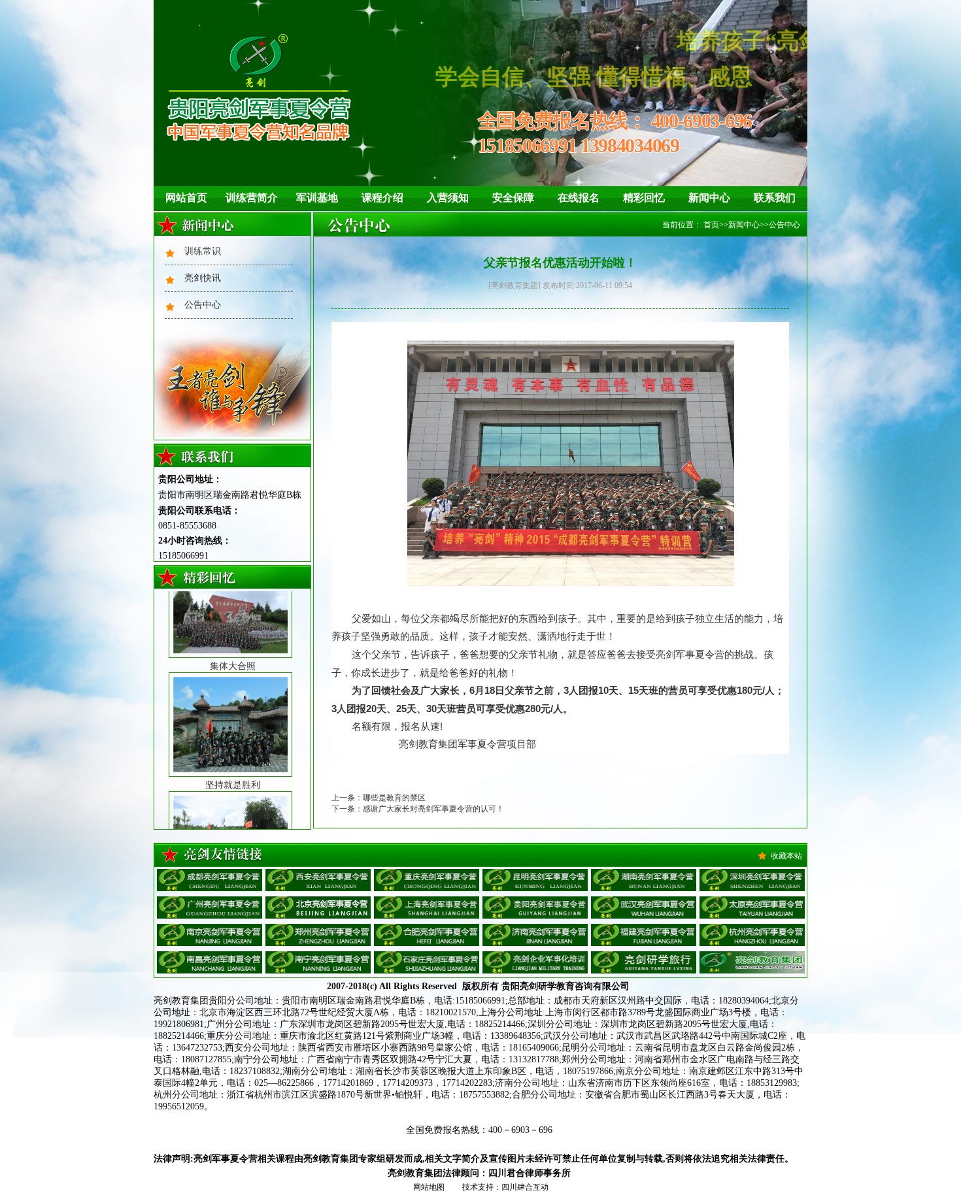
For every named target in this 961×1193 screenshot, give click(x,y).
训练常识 (202, 251)
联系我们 (775, 197)
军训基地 (317, 197)
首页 (711, 224)
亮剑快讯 (202, 278)
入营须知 (448, 197)
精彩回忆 (644, 197)
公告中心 (202, 305)
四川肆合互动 (524, 1187)
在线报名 (578, 197)
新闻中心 (709, 197)
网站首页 (186, 197)
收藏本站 (786, 855)
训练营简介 (252, 197)
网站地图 (429, 1187)
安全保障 (513, 197)
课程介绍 (382, 197)
